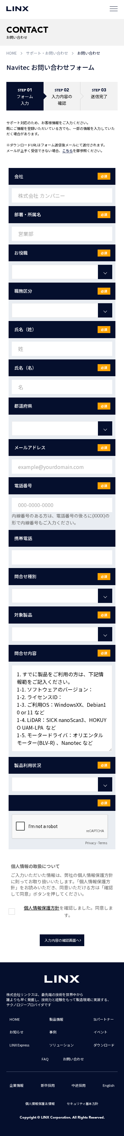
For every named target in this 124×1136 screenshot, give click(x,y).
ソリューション (61, 1044)
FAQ (45, 1058)
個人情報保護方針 (41, 908)
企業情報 (17, 1085)
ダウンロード (103, 1044)
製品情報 (56, 1019)
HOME (11, 53)
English (108, 1085)
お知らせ (17, 1031)
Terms (102, 842)
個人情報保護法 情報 (40, 1103)
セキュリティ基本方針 (82, 1103)
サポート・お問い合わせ (47, 53)
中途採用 (79, 1085)
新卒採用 (48, 1085)
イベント (100, 1031)
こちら (67, 150)
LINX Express (19, 1044)
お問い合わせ (73, 1058)
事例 (52, 1031)
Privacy (90, 842)
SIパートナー (103, 1019)
